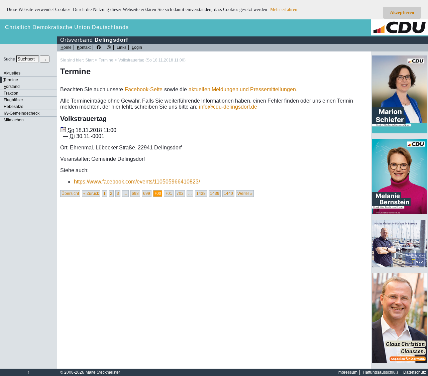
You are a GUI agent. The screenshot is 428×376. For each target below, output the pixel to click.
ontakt (84, 47)
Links (121, 47)
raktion (11, 93)
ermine (10, 80)
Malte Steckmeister (103, 372)
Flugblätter (13, 100)
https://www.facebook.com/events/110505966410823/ (137, 181)
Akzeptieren (402, 12)
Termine (106, 60)
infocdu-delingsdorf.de (228, 107)
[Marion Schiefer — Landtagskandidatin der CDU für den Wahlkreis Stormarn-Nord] (400, 132)
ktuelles (12, 73)
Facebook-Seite (144, 89)
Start (89, 60)
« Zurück (91, 193)
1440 (228, 193)
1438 (201, 193)
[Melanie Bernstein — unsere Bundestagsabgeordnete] (400, 213)
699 (146, 193)
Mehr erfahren (283, 9)
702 (180, 193)
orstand (12, 86)
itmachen (14, 120)
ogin (137, 47)
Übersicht (70, 193)
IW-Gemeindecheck (21, 113)
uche (9, 59)
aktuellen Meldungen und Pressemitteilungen (242, 89)
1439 (214, 193)
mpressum (347, 372)
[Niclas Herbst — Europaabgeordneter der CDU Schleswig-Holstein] (400, 266)
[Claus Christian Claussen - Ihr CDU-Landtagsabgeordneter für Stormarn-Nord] (400, 361)
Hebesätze (13, 106)
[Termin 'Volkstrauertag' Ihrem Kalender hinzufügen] (63, 130)
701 (168, 193)
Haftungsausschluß (380, 372)
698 (135, 193)
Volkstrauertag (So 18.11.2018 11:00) (152, 60)
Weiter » (244, 193)
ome (66, 47)
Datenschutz (414, 372)
